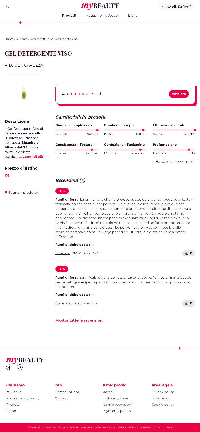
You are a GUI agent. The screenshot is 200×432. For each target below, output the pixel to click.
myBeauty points (117, 411)
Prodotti (69, 15)
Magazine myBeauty (102, 15)
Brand (133, 15)
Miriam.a (62, 253)
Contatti (62, 398)
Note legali (161, 398)
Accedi (108, 392)
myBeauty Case (115, 398)
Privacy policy (163, 392)
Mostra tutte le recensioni (79, 320)
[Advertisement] (24, 259)
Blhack (169, 427)
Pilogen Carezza (24, 65)
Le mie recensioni (117, 404)
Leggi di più (33, 157)
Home (9, 39)
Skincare (22, 39)
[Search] (8, 6)
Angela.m (63, 303)
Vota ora (179, 94)
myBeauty (14, 392)
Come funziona (67, 392)
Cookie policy (163, 404)
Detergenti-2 (38, 39)
